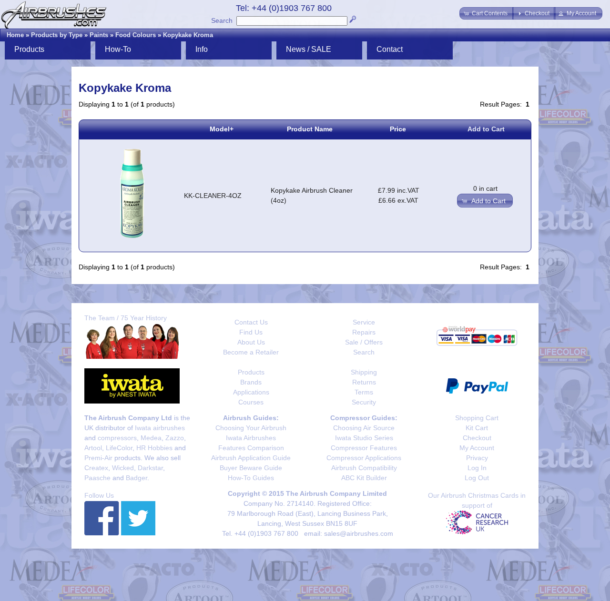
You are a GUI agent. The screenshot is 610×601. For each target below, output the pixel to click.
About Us (251, 342)
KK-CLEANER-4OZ (213, 195)
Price (398, 129)
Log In (477, 468)
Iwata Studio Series (364, 438)
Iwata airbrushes (160, 428)
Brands (251, 382)
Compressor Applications (363, 458)
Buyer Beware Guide (251, 468)
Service (364, 322)
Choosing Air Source (364, 428)
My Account (476, 448)
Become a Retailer (251, 352)
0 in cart (485, 188)
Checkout (477, 438)
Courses (251, 402)
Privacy (477, 458)
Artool (93, 448)
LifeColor (119, 448)
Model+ (222, 129)
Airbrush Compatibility (364, 468)
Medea (151, 438)
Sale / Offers (364, 342)
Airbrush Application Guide (251, 458)
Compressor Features (364, 448)
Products (251, 372)
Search (222, 20)
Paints (99, 35)
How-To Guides (251, 478)
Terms (364, 392)
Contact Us (251, 322)
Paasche (97, 478)
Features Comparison (251, 448)
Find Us (251, 332)
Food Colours (135, 35)
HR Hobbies (154, 448)
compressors (117, 438)
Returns (364, 382)
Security (364, 402)
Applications (251, 392)
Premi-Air (98, 458)
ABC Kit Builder (364, 478)
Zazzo (174, 438)
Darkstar (150, 468)
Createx (96, 468)
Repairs (364, 332)
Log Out (477, 478)
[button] (486, 13)
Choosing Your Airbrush (250, 428)
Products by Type (56, 35)
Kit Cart (477, 428)
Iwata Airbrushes (251, 438)
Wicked (123, 468)
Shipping (364, 372)
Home (15, 35)
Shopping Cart (476, 418)
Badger (136, 478)
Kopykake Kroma (188, 35)
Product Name (310, 129)
